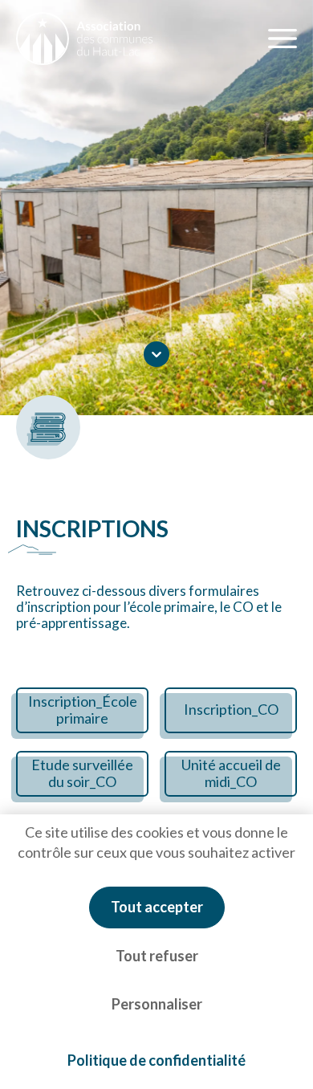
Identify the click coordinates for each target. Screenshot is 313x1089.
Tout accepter (157, 907)
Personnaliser (157, 1004)
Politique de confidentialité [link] (156, 1060)
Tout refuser (157, 956)
